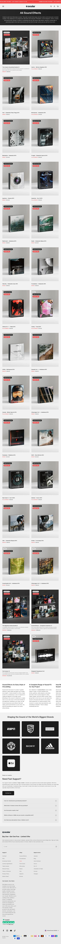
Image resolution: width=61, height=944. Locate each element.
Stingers (36, 873)
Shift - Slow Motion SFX (37, 455)
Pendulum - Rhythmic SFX (8, 455)
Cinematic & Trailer (38, 868)
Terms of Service (6, 871)
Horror (35, 863)
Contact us (8, 793)
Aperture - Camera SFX (8, 198)
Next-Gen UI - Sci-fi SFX (8, 497)
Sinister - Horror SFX (36, 497)
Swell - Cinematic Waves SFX (38, 241)
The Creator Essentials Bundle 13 (10, 67)
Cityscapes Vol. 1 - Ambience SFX (40, 412)
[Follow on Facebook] (3, 931)
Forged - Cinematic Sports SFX (39, 155)
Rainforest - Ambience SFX (9, 241)
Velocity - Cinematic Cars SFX (10, 283)
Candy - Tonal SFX (36, 326)
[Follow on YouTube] (11, 931)
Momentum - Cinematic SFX (38, 112)
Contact (4, 856)
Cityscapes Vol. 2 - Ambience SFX (40, 583)
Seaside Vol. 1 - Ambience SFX (39, 369)
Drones (35, 871)
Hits (20, 871)
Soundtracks (22, 858)
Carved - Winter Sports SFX (9, 412)
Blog (35, 858)
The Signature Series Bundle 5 (10, 625)
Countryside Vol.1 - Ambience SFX (11, 583)
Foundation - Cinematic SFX (38, 283)
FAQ (3, 858)
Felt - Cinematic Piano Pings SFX (10, 112)
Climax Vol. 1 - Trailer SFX (8, 326)
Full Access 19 (6, 671)
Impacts (21, 873)
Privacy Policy (5, 873)
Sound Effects (23, 856)
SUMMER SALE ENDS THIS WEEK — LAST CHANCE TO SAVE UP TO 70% (35, 1)
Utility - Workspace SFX (8, 369)
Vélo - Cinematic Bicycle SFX (9, 540)
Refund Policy (5, 868)
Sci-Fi (35, 866)
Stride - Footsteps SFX (37, 540)
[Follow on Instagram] (7, 931)
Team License (5, 866)
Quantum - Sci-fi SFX (36, 198)
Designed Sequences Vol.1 (37, 671)
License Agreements (7, 863)
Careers (36, 856)
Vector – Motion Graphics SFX (39, 67)
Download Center (6, 861)
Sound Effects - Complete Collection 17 (41, 625)
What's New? (5, 876)
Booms (21, 876)
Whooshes (22, 866)
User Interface (37, 861)
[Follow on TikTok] (15, 931)
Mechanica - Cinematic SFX (9, 155)
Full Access (22, 863)
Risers (21, 868)
